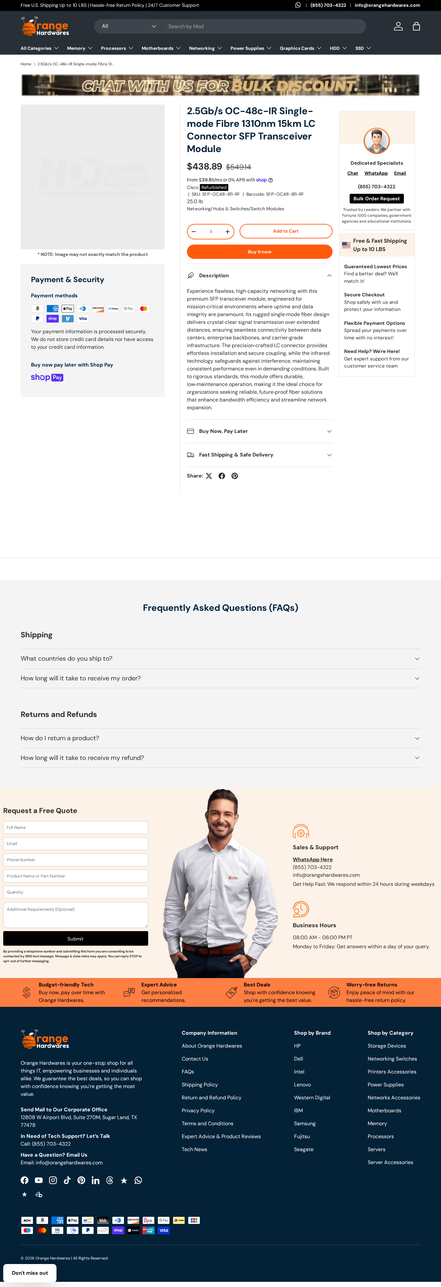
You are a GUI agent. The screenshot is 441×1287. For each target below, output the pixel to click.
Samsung (305, 1123)
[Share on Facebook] (221, 475)
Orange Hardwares (53, 1258)
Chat (352, 173)
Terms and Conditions (207, 1123)
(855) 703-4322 (328, 5)
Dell (298, 1058)
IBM (298, 1110)
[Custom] (138, 1180)
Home (26, 64)
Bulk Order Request (377, 198)
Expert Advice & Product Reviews (221, 1136)
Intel (299, 1071)
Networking (202, 48)
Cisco (193, 187)
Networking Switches (392, 1058)
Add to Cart (286, 231)
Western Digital (312, 1097)
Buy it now (260, 252)
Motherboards (157, 48)
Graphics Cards (297, 48)
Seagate (303, 1149)
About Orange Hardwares (212, 1045)
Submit (75, 939)
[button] (416, 26)
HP (297, 1045)
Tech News (194, 1149)
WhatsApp (376, 173)
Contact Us (195, 1058)
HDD (335, 48)
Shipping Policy (200, 1084)
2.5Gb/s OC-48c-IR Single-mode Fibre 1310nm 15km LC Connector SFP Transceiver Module (76, 64)
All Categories (36, 48)
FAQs (188, 1071)
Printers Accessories (392, 1071)
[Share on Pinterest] (234, 475)
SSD (359, 48)
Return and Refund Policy (211, 1097)
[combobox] (230, 26)
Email (400, 173)
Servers (376, 1149)
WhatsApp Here (313, 859)
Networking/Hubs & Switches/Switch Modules (235, 209)
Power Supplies (247, 48)
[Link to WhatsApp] (303, 5)
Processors (113, 48)
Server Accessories (390, 1162)
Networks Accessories (394, 1097)
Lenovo (302, 1084)
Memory (76, 48)
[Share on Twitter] (208, 475)
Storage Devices (387, 1045)
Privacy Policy (198, 1110)
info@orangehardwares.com (387, 5)
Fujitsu (302, 1136)
